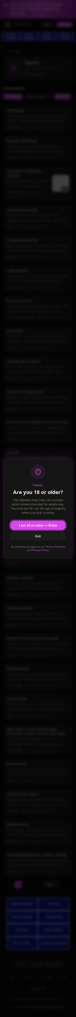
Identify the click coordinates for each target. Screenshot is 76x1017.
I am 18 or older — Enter (38, 525)
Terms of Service (55, 546)
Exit (38, 536)
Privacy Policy (40, 550)
